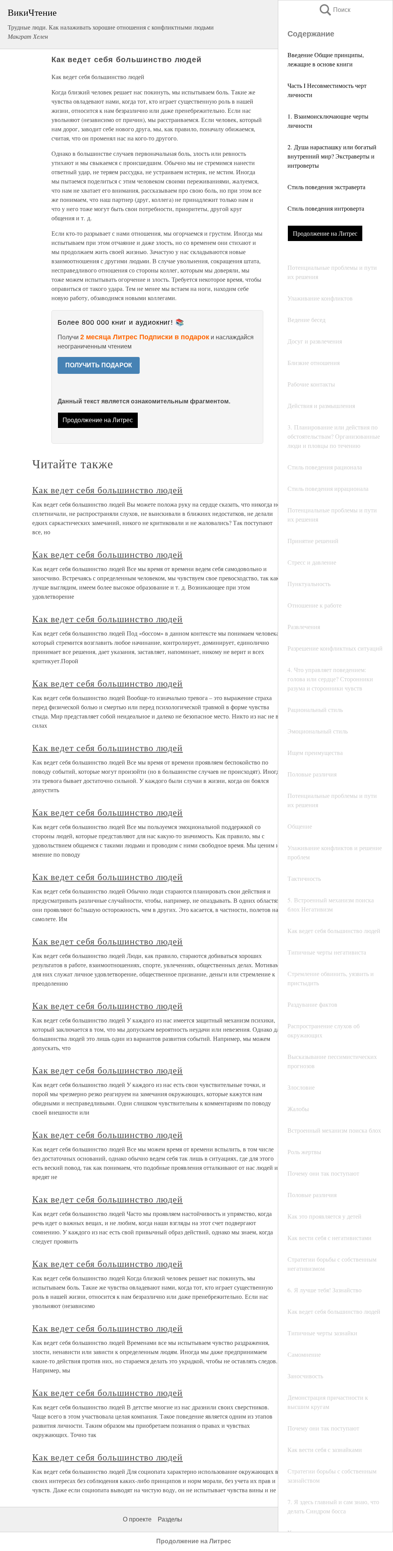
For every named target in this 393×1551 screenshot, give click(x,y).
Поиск (334, 10)
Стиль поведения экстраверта (326, 187)
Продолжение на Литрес (325, 233)
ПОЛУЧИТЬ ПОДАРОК (98, 365)
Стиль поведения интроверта (325, 208)
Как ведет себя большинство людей (107, 490)
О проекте (137, 1519)
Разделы (170, 1519)
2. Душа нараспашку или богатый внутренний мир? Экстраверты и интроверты (331, 156)
